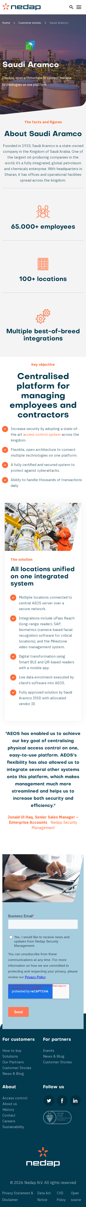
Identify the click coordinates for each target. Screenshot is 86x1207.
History (8, 1109)
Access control (14, 1098)
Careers (8, 1121)
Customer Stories (16, 1068)
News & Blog (13, 1073)
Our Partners (13, 1062)
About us (9, 1103)
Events (48, 1050)
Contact (9, 1115)
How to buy (11, 1050)
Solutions (10, 1056)
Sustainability (13, 1127)
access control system (42, 434)
